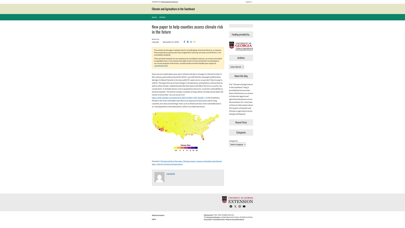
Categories (233, 141)
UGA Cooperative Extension (169, 2)
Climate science (189, 161)
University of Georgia (212, 217)
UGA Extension (208, 215)
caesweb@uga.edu (161, 66)
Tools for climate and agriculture (169, 164)
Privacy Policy (208, 219)
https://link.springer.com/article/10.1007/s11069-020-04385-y (178, 98)
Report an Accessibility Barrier (235, 219)
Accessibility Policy (219, 219)
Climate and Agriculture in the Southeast (173, 9)
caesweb (171, 173)
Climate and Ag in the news (171, 161)
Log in (154, 219)
